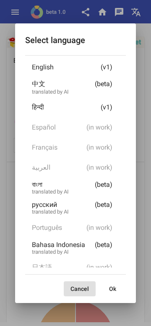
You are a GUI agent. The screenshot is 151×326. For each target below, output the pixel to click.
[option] (75, 69)
